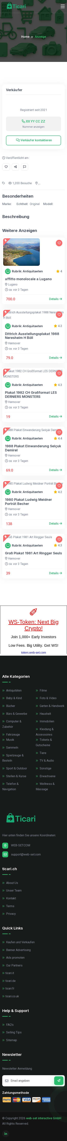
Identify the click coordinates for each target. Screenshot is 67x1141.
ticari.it (9, 973)
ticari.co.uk (12, 996)
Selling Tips (13, 1032)
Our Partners (14, 965)
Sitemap (11, 1040)
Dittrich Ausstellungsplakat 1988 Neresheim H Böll (32, 336)
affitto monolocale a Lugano (28, 279)
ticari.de (10, 981)
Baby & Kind (13, 698)
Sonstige (45, 768)
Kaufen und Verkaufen (20, 942)
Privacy (10, 914)
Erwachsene (47, 776)
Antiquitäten (13, 690)
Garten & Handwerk (51, 706)
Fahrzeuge (12, 734)
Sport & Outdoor (16, 768)
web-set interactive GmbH (43, 1118)
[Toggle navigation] (63, 6)
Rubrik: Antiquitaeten (27, 271)
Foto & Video (48, 698)
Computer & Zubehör (11, 724)
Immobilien (46, 721)
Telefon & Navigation (10, 786)
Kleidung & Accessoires (45, 731)
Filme (43, 690)
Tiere (42, 753)
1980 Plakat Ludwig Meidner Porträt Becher (28, 502)
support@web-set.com (26, 854)
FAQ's (9, 1024)
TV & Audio (46, 760)
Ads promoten (15, 957)
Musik (9, 740)
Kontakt (10, 898)
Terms (9, 906)
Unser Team (13, 890)
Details (54, 299)
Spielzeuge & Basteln (13, 758)
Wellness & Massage (45, 786)
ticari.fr (9, 988)
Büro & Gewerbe (16, 713)
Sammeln (11, 747)
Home (25, 36)
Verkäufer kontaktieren (36, 140)
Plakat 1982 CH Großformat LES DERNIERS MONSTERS (31, 395)
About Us (11, 883)
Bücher (10, 706)
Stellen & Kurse (15, 776)
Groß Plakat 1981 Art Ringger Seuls (33, 553)
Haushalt (45, 713)
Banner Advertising (18, 950)
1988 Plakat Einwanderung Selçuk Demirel (33, 448)
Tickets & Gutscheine (44, 742)
